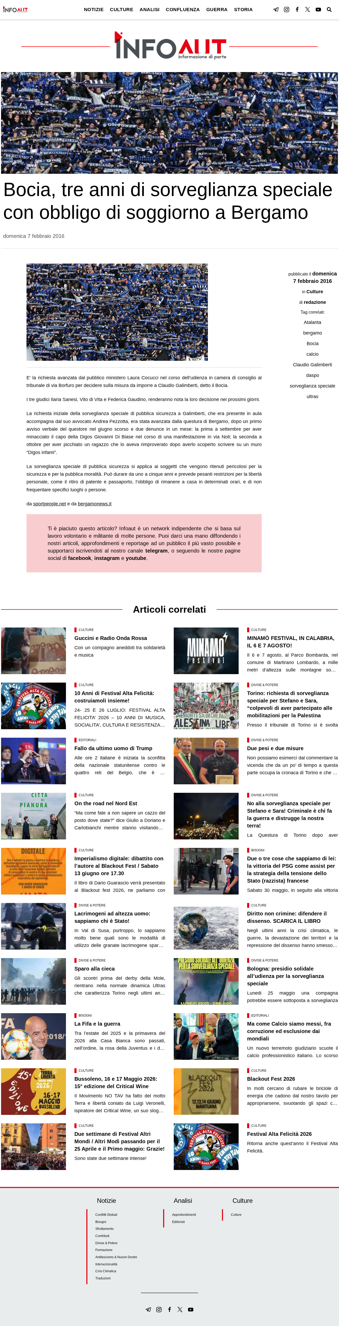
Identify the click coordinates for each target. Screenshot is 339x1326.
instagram (107, 558)
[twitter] (307, 9)
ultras (312, 396)
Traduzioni (103, 1278)
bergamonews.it (94, 503)
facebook (79, 558)
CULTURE (121, 9)
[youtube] (318, 9)
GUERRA (217, 9)
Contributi (102, 1236)
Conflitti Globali (106, 1215)
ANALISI (149, 9)
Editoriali (87, 740)
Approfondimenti (184, 1215)
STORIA (243, 9)
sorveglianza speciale (312, 386)
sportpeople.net (49, 503)
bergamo (312, 333)
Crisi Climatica (105, 1271)
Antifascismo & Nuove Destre (116, 1257)
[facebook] (297, 9)
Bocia (313, 343)
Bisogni (257, 850)
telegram (156, 551)
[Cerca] (329, 9)
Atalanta (312, 322)
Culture (314, 291)
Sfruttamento (104, 1229)
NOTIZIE (94, 9)
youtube (136, 558)
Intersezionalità (106, 1264)
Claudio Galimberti (312, 364)
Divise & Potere (264, 685)
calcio (312, 354)
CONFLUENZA (183, 9)
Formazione (104, 1250)
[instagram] (286, 9)
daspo (312, 375)
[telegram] (276, 9)
